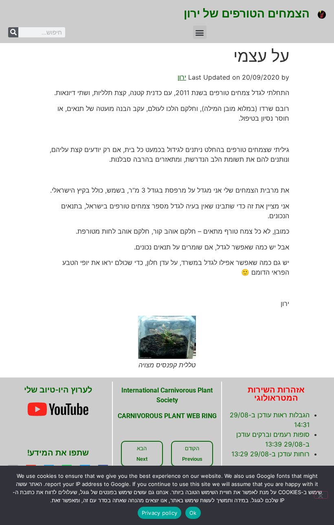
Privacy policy (160, 513)
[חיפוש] (13, 32)
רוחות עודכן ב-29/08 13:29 (270, 454)
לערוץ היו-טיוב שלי (58, 390)
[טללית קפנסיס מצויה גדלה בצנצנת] (167, 337)
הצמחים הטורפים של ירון (247, 13)
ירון (182, 77)
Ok (193, 513)
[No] (321, 495)
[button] (200, 32)
